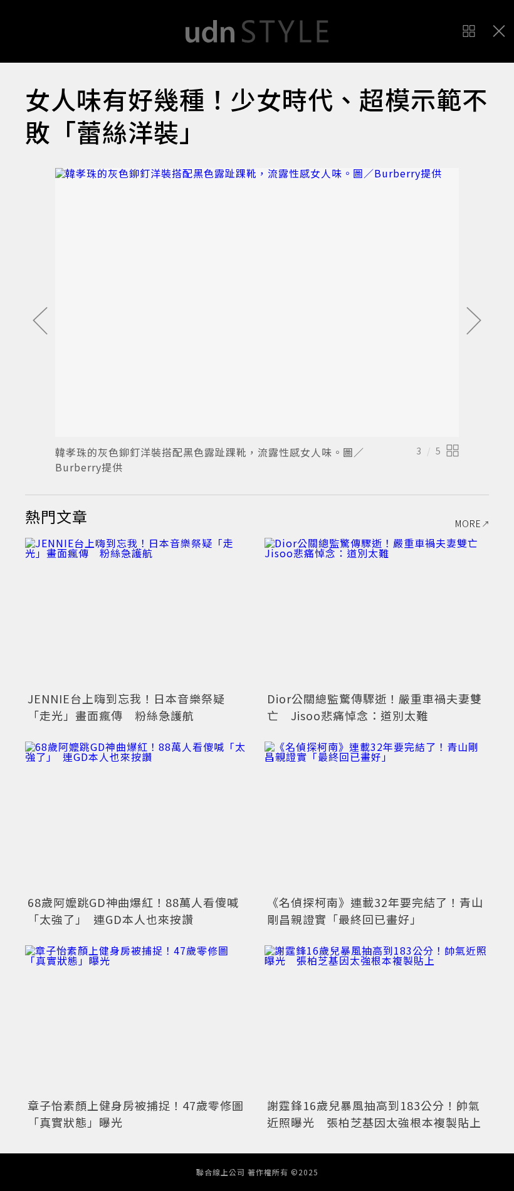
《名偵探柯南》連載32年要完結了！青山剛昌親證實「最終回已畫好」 (375, 910)
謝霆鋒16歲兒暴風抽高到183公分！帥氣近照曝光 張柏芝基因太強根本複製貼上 (374, 1113)
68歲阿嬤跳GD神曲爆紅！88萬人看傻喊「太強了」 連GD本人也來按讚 (133, 910)
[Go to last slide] (40, 322)
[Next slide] (474, 322)
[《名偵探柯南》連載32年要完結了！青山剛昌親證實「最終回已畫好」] (377, 816)
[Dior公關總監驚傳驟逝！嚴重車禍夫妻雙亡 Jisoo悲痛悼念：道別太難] (377, 613)
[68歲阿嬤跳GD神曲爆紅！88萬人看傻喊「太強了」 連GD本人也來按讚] (137, 816)
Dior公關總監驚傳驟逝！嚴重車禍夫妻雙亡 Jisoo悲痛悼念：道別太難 (374, 706)
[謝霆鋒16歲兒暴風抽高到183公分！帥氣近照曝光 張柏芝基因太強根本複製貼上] (377, 1020)
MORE (468, 523)
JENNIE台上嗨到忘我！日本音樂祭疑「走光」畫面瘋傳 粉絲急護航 (126, 706)
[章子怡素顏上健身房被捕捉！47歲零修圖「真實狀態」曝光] (137, 1020)
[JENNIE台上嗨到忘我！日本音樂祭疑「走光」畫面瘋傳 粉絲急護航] (137, 613)
